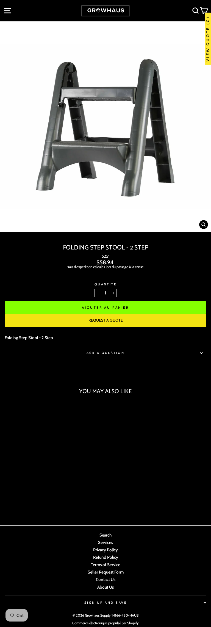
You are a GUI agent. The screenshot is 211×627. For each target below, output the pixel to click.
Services (105, 542)
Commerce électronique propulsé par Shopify (105, 623)
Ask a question (105, 353)
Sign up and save (105, 603)
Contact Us (105, 579)
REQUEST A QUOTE (105, 320)
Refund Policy (105, 557)
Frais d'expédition (79, 267)
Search (105, 535)
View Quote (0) (207, 38)
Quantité (106, 284)
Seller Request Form (106, 572)
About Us (105, 587)
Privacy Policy (105, 549)
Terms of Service (105, 564)
